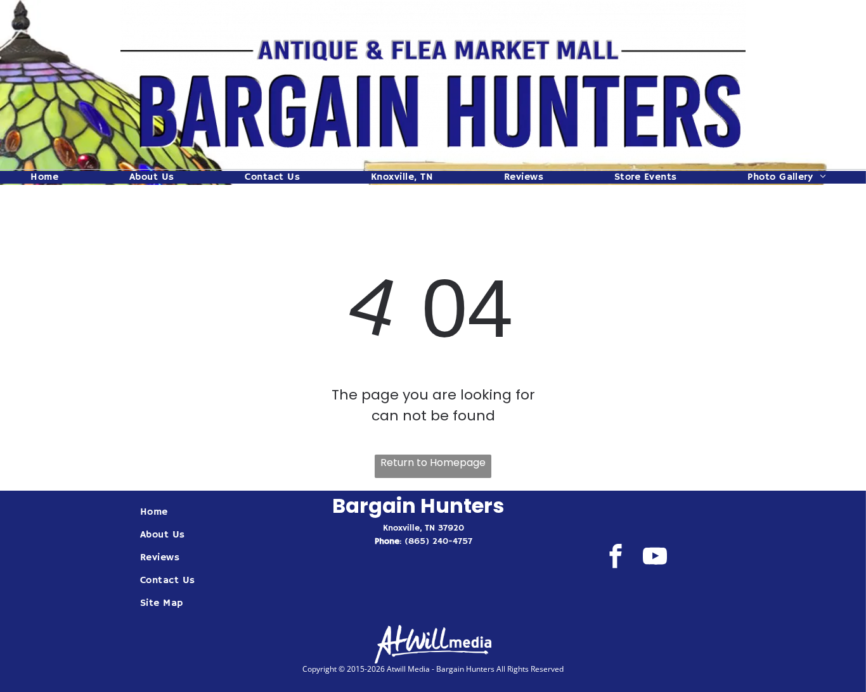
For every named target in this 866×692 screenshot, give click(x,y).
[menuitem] (49, 177)
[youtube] (655, 557)
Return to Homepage (433, 462)
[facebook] (615, 557)
